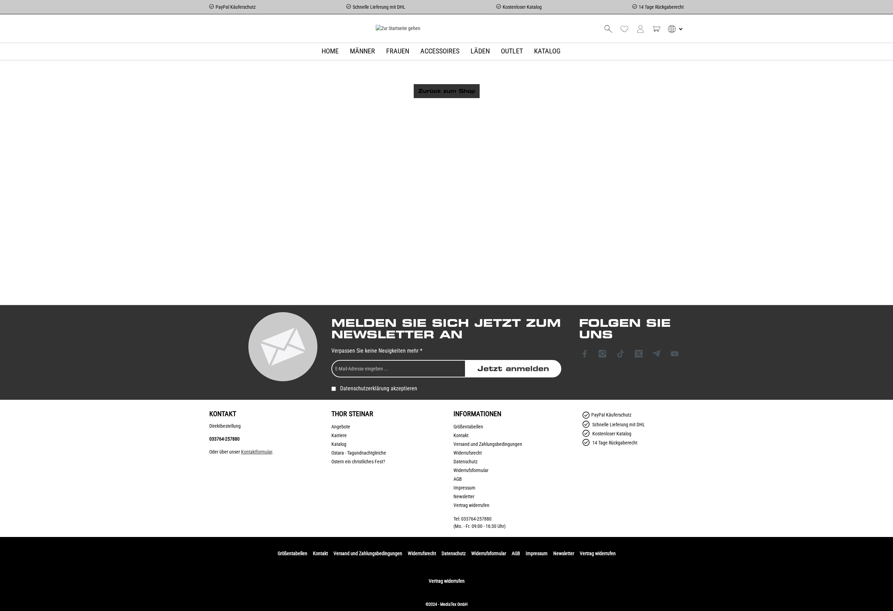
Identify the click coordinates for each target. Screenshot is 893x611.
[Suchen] (608, 29)
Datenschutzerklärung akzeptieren (378, 388)
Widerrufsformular (470, 470)
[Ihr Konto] (640, 29)
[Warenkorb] (656, 29)
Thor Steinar (352, 413)
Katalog (338, 444)
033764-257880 (224, 439)
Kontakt (460, 435)
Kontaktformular (256, 452)
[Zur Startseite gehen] (397, 28)
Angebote (340, 426)
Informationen (477, 413)
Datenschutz (465, 461)
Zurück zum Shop (446, 91)
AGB (457, 479)
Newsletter (463, 496)
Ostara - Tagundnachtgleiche (358, 453)
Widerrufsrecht (467, 453)
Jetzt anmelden (513, 369)
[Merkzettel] (624, 29)
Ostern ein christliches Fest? (358, 461)
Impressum (464, 488)
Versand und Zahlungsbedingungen (487, 444)
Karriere (339, 435)
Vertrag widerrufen (471, 505)
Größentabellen (468, 426)
